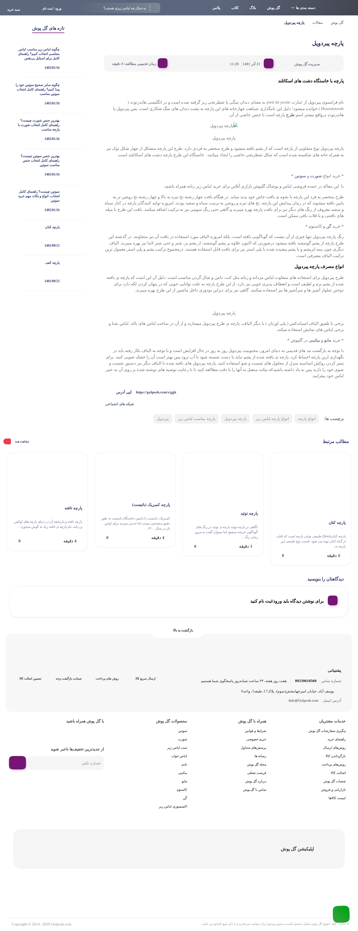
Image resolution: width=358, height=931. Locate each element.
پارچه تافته (73, 508)
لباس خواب (179, 756)
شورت (316, 176)
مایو (327, 340)
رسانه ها (260, 756)
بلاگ (252, 8)
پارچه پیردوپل (235, 419)
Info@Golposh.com (303, 700)
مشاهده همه (22, 441)
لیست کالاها (337, 798)
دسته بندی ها (305, 8)
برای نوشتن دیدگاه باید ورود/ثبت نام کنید (287, 601)
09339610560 (306, 681)
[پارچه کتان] (310, 484)
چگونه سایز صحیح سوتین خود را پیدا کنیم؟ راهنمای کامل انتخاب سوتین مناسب (38, 89)
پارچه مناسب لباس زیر (196, 419)
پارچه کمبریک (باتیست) (151, 505)
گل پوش (273, 8)
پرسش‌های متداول (253, 748)
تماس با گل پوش (255, 790)
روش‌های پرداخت (334, 764)
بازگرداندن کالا (336, 756)
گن (328, 226)
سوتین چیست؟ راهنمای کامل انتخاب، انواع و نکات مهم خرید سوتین (39, 196)
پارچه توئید (249, 513)
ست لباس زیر (177, 748)
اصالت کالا (338, 773)
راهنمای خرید (337, 739)
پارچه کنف (52, 263)
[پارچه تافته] (47, 477)
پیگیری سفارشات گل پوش (327, 731)
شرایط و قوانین (255, 731)
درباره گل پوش (255, 781)
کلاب (235, 8)
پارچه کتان (52, 227)
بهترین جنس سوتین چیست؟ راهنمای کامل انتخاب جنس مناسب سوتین (40, 160)
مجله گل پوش (256, 764)
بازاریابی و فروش (333, 790)
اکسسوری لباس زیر (173, 806)
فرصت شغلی (256, 773)
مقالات (317, 22)
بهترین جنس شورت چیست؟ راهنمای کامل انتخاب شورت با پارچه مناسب (39, 124)
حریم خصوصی (256, 739)
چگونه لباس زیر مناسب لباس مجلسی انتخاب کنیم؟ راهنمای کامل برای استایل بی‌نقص (39, 53)
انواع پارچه (306, 419)
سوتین (300, 176)
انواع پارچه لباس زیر (272, 419)
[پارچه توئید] (223, 480)
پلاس (216, 8)
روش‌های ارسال (334, 748)
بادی (184, 764)
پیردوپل (163, 419)
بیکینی (314, 340)
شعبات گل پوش (334, 781)
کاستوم (182, 790)
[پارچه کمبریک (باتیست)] (135, 475)
